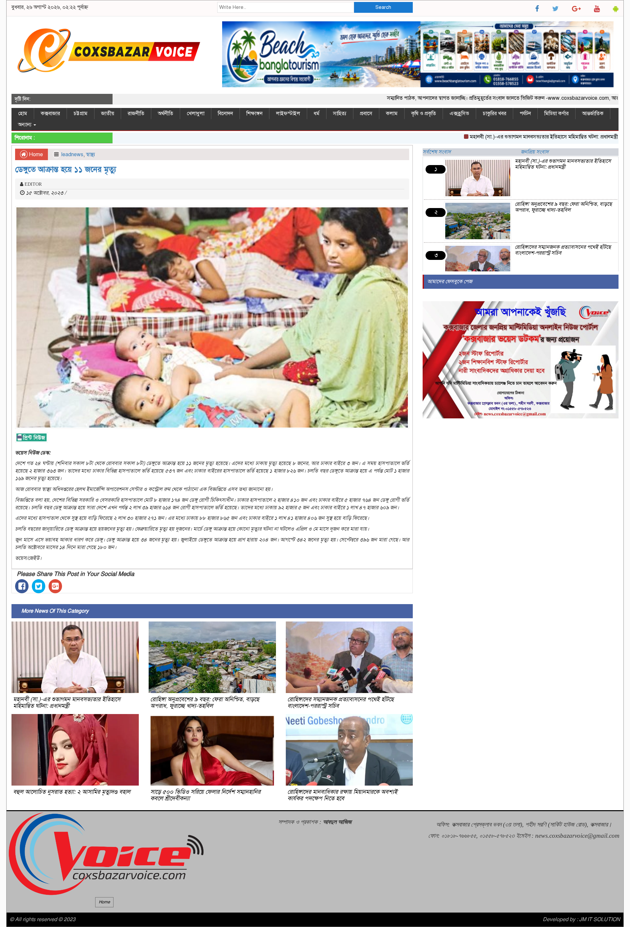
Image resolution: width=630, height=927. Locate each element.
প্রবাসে (366, 113)
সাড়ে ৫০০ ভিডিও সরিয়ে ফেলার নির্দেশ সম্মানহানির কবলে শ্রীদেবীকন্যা (205, 795)
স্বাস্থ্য (90, 154)
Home (35, 154)
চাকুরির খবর (494, 113)
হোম (22, 113)
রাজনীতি (136, 113)
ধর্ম (317, 113)
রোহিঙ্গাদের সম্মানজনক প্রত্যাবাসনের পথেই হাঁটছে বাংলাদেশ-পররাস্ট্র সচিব (340, 702)
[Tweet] (38, 586)
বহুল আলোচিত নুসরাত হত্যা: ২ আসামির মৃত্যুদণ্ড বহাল (71, 791)
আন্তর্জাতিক (592, 113)
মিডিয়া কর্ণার (556, 113)
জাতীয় (107, 113)
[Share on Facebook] (22, 586)
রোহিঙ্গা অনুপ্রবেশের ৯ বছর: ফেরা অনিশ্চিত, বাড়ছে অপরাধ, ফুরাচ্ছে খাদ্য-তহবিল (204, 702)
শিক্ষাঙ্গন (254, 113)
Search (383, 7)
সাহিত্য (339, 113)
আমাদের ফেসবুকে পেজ (449, 281)
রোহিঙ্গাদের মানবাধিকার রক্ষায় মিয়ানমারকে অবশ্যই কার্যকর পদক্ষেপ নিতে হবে (342, 795)
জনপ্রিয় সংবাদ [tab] (535, 152)
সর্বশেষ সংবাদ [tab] (437, 152)
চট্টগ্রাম (81, 113)
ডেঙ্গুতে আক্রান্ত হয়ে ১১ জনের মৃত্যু (65, 169)
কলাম (392, 113)
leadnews (72, 154)
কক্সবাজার (50, 113)
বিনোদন (225, 113)
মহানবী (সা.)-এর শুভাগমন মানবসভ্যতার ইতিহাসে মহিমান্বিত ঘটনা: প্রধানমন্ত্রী (511, 137)
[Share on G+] (55, 586)
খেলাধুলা (195, 113)
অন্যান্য (25, 124)
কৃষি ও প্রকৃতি (423, 113)
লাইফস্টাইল (288, 113)
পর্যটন (525, 113)
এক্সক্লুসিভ (459, 113)
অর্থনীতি (165, 113)
